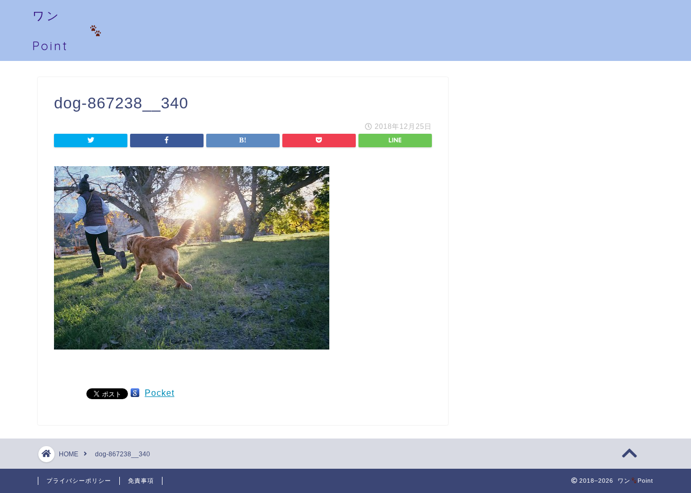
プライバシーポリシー (78, 480)
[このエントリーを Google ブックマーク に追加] (135, 393)
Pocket (159, 393)
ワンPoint (50, 30)
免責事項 (141, 480)
